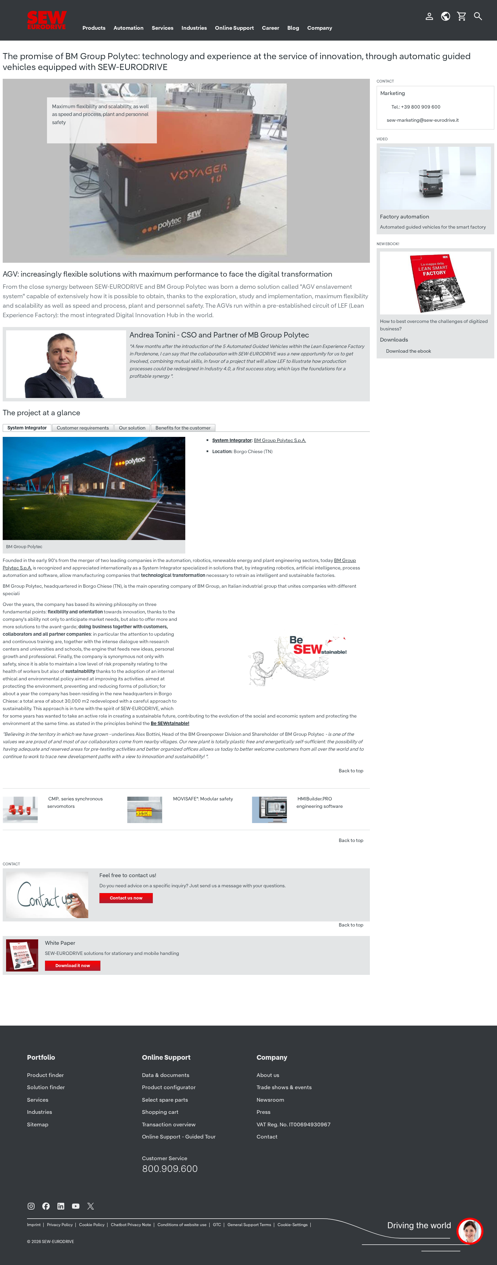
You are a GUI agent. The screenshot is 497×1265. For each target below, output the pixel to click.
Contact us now (126, 898)
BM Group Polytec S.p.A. (280, 440)
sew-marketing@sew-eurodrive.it (423, 120)
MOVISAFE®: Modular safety (202, 798)
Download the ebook (408, 351)
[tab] (27, 428)
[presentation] (27, 427)
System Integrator (232, 440)
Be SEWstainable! (170, 723)
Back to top (351, 770)
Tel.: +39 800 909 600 (416, 106)
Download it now (72, 965)
